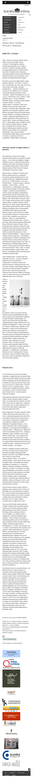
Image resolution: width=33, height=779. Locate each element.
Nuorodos (7, 775)
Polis (19, 24)
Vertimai (20, 32)
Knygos (20, 19)
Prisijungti (27, 5)
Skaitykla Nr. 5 (21, 22)
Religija (6, 30)
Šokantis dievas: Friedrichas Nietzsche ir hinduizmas (15, 621)
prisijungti (8, 643)
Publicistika (8, 20)
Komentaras (20, 29)
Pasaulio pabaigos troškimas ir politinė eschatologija (15, 623)
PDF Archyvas (21, 772)
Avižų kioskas (21, 17)
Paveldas (7, 32)
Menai (6, 22)
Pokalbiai (7, 25)
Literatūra (7, 17)
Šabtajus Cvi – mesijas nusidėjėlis (10, 625)
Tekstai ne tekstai (21, 27)
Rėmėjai (13, 775)
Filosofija (7, 27)
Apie (6, 772)
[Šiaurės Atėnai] (16, 10)
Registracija (12, 772)
